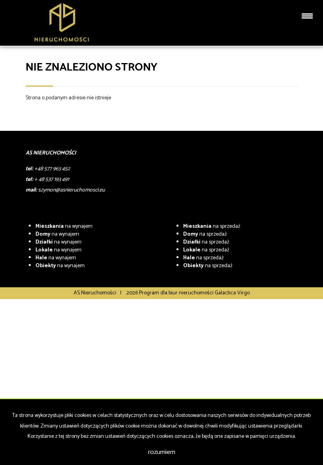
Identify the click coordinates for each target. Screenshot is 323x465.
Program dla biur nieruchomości (177, 293)
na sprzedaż (211, 226)
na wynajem (64, 226)
